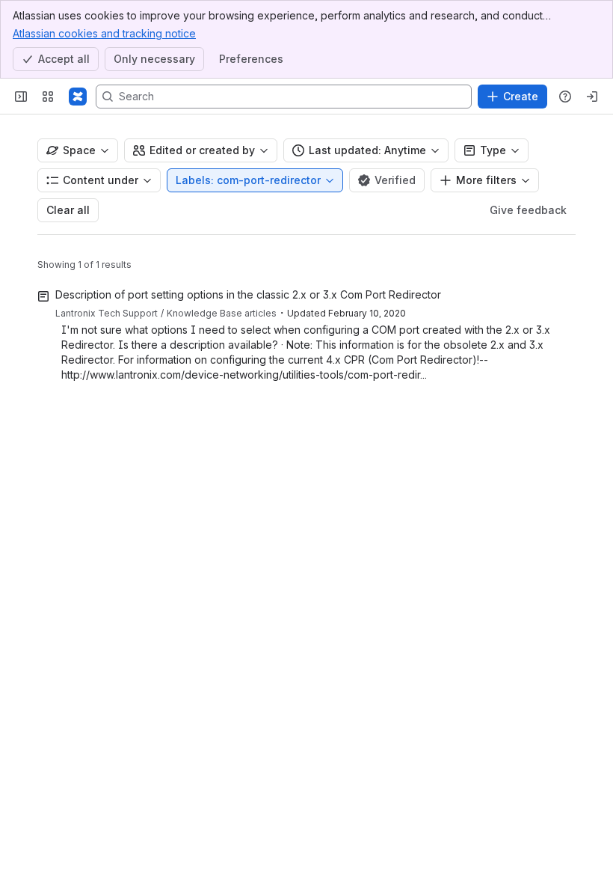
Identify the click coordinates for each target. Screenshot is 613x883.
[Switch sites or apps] (48, 97)
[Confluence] (78, 97)
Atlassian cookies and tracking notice (104, 33)
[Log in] (592, 97)
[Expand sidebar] (21, 97)
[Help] (565, 97)
